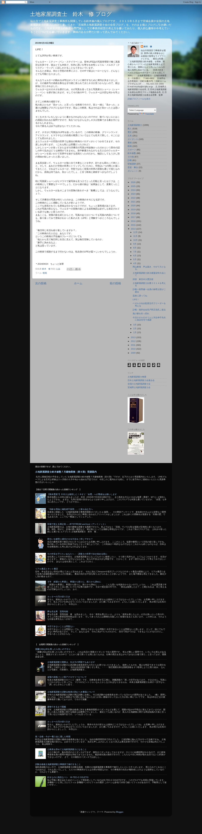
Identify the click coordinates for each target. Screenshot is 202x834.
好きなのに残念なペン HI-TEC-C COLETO (67, 777)
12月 (135, 232)
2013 (133, 337)
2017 (133, 217)
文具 (130, 136)
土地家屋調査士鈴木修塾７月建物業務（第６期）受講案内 (66, 472)
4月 (135, 263)
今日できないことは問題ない (60, 626)
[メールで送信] (68, 269)
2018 (133, 213)
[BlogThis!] (71, 269)
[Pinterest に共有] (79, 269)
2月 (135, 328)
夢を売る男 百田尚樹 (57, 611)
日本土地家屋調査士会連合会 (141, 380)
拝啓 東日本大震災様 (143, 279)
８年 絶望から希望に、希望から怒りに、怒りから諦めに (74, 582)
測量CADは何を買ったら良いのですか (53, 649)
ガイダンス (133, 139)
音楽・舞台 (133, 167)
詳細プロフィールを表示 (139, 99)
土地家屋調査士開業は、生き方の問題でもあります (71, 662)
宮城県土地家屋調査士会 (139, 387)
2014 (133, 229)
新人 (130, 129)
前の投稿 (115, 283)
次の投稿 (40, 283)
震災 (130, 132)
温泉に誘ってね (140, 296)
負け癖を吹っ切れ (141, 313)
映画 (45, 273)
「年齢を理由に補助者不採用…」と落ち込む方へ (70, 509)
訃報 (130, 160)
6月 (135, 256)
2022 (133, 198)
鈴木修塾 (132, 153)
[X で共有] (73, 269)
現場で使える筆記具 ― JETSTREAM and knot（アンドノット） (77, 524)
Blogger (119, 812)
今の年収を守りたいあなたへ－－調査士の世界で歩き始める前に (77, 554)
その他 (131, 157)
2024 (133, 190)
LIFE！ (136, 299)
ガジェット (133, 171)
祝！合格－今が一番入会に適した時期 (52, 737)
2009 (133, 353)
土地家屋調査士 (135, 125)
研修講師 (132, 164)
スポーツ (132, 150)
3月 (135, 325)
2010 (133, 349)
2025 (133, 186)
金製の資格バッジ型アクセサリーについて (67, 677)
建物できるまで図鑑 (56, 707)
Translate (149, 114)
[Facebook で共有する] (76, 269)
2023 (133, 194)
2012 (133, 341)
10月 (135, 240)
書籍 (130, 143)
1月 (135, 332)
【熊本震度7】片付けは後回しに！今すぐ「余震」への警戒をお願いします (82, 494)
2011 (133, 345)
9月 (135, 244)
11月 (135, 236)
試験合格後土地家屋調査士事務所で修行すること (58, 764)
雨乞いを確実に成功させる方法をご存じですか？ (70, 539)
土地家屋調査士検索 (137, 377)
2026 (133, 182)
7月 (135, 252)
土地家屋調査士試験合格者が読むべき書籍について (71, 692)
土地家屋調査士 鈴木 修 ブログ (71, 14)
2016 (133, 221)
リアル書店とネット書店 (46, 569)
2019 (133, 210)
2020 (133, 206)
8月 (135, 248)
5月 (135, 259)
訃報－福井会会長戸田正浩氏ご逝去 (149, 310)
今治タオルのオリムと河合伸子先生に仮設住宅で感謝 (149, 318)
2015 (133, 225)
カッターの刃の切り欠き (58, 597)
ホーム (78, 283)
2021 (133, 202)
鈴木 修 (148, 46)
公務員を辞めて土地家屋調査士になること (67, 749)
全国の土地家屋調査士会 (139, 384)
